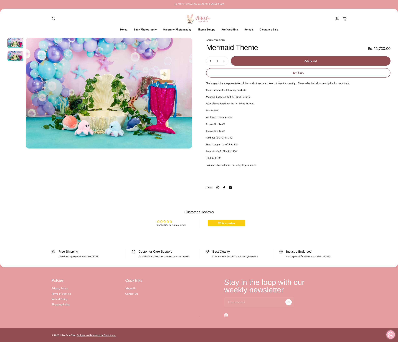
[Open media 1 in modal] (109, 93)
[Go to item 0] (15, 43)
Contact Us (131, 294)
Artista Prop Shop (215, 40)
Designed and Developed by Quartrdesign (96, 335)
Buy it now (298, 73)
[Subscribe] (288, 302)
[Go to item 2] (15, 56)
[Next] (184, 100)
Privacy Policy (60, 288)
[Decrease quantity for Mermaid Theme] (209, 60)
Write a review (226, 223)
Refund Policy (60, 299)
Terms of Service (61, 294)
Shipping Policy (61, 305)
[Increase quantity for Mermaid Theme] (224, 60)
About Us (130, 288)
